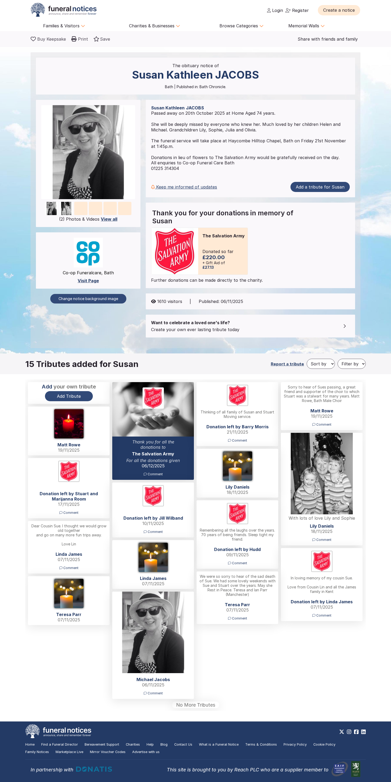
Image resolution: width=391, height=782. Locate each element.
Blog (164, 744)
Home (30, 744)
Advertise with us (146, 752)
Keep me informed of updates (186, 187)
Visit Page (88, 280)
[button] (339, 10)
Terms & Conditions (261, 744)
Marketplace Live (69, 752)
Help (150, 744)
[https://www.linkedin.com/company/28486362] (363, 732)
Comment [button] (155, 474)
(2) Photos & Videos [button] (88, 219)
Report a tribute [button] (287, 363)
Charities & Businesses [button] (152, 25)
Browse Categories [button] (239, 25)
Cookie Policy (324, 744)
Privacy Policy (295, 744)
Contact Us (183, 744)
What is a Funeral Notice (219, 744)
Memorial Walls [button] (304, 25)
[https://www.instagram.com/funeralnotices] (349, 732)
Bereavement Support (102, 744)
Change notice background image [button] (88, 298)
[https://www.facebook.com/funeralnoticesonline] (356, 732)
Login (277, 10)
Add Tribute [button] (69, 396)
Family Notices (37, 752)
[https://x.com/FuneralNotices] (341, 732)
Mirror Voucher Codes (108, 752)
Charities (133, 744)
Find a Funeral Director (59, 744)
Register (300, 10)
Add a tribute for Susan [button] (320, 187)
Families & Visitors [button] (62, 25)
